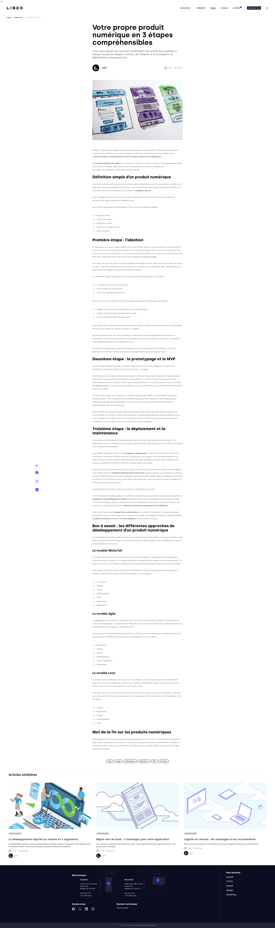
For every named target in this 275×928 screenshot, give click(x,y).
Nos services (185, 8)
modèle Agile (100, 620)
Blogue (213, 8)
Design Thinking (150, 257)
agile (109, 761)
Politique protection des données (147, 925)
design (118, 761)
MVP (154, 761)
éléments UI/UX (102, 386)
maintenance (144, 761)
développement (130, 761)
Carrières (236, 8)
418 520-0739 (85, 893)
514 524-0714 (130, 893)
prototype (163, 761)
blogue (9, 17)
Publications (19, 17)
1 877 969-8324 (86, 896)
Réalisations (200, 8)
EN (267, 8)
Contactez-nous (254, 8)
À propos (224, 8)
